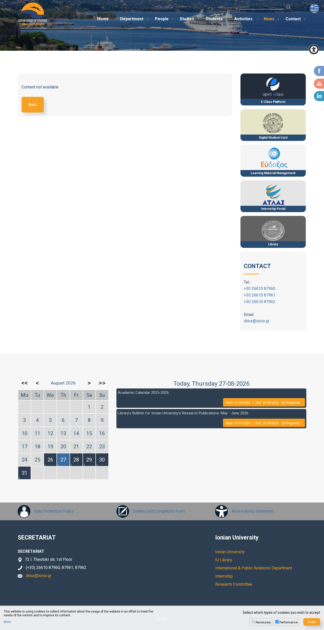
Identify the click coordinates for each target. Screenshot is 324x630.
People (162, 18)
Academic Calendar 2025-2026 (143, 392)
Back (33, 104)
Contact (293, 18)
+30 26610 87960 (259, 288)
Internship (224, 576)
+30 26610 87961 (259, 295)
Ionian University (230, 551)
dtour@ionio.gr (256, 321)
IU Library (223, 560)
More (7, 622)
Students (214, 18)
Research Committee (233, 584)
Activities (243, 18)
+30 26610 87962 (259, 301)
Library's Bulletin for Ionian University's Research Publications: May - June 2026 (183, 413)
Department (131, 18)
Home (103, 18)
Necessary (263, 622)
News (269, 18)
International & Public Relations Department (253, 568)
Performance (288, 622)
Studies (187, 18)
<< (24, 383)
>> (102, 383)
